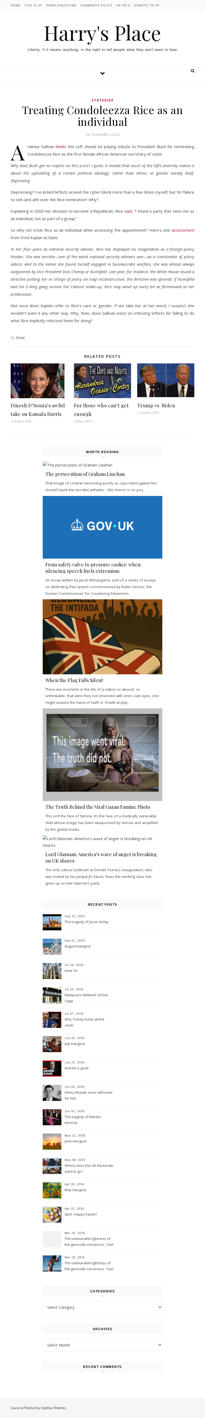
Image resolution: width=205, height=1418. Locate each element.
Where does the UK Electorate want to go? (89, 1168)
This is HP (33, 5)
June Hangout (75, 1141)
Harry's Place (102, 32)
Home (16, 5)
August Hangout (77, 946)
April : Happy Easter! (81, 1214)
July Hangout (75, 1043)
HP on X (123, 5)
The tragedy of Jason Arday (87, 921)
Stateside (103, 100)
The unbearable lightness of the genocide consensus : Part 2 (89, 1242)
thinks (61, 146)
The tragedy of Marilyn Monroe (83, 1119)
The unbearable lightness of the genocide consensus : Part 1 (89, 1266)
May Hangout (75, 1189)
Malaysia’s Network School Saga (86, 997)
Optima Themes (53, 1407)
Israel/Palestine (61, 5)
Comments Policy (96, 5)
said (128, 211)
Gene (20, 337)
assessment (183, 230)
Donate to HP (147, 5)
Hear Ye (71, 970)
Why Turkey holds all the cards (84, 1022)
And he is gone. (77, 1068)
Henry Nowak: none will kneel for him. (88, 1095)
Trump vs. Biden (156, 405)
